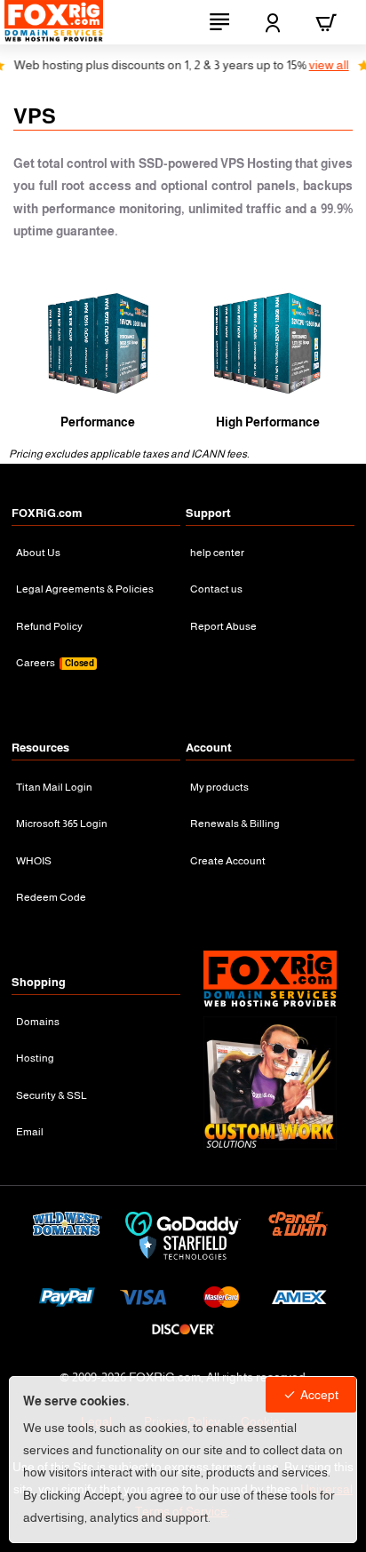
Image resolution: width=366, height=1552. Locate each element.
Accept (319, 1395)
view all (313, 65)
